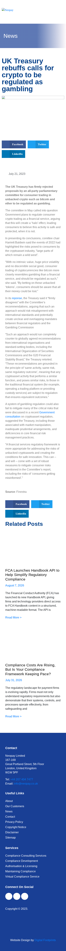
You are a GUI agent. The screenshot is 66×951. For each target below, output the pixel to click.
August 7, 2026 (14, 585)
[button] (14, 144)
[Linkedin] (24, 896)
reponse (17, 298)
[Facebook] (8, 896)
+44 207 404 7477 (21, 779)
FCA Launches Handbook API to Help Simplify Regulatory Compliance (32, 574)
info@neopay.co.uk (26, 783)
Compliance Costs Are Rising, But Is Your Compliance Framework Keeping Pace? (30, 669)
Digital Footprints (45, 940)
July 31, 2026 (13, 680)
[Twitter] (16, 896)
